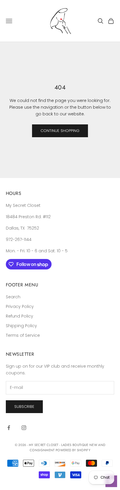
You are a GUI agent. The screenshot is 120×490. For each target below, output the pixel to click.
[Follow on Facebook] (9, 428)
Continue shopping (60, 130)
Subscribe (24, 406)
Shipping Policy (21, 326)
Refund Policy (19, 316)
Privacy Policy (20, 306)
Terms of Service (23, 335)
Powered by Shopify (73, 450)
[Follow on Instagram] (24, 428)
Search (13, 297)
